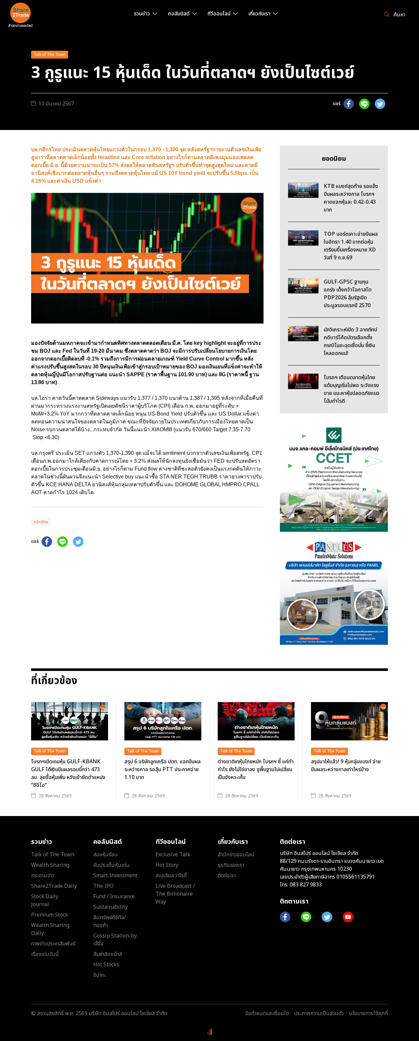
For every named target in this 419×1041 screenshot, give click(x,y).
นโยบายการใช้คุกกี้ (368, 1013)
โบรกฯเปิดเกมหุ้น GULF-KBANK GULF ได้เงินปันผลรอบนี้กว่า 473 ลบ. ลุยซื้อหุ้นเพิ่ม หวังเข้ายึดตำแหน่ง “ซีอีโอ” (68, 773)
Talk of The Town (49, 55)
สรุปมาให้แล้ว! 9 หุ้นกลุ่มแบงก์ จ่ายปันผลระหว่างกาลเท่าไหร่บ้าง (346, 765)
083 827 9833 (306, 885)
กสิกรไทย (41, 522)
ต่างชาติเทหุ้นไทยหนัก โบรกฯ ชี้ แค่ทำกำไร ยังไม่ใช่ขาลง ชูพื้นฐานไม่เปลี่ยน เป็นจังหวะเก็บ (256, 769)
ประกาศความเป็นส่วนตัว (319, 1013)
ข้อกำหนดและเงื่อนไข (267, 1013)
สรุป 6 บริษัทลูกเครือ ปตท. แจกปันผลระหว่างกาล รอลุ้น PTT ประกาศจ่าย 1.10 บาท (162, 769)
